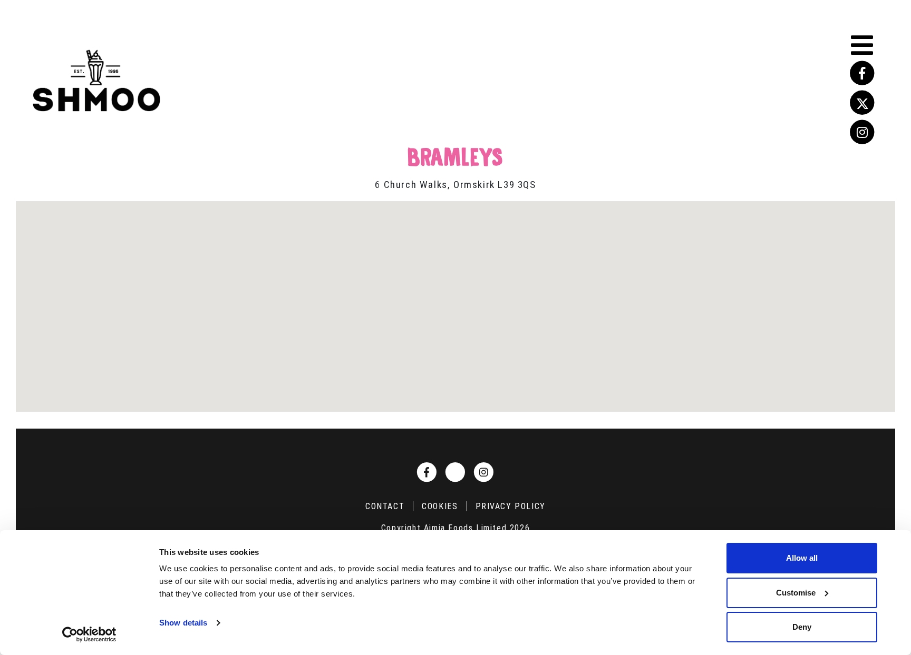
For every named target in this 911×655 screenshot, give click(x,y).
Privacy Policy (511, 506)
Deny (801, 626)
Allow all (802, 557)
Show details (183, 622)
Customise (796, 592)
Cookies (440, 506)
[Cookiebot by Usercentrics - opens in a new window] (89, 634)
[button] (455, 300)
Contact (384, 506)
